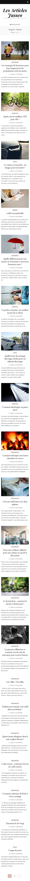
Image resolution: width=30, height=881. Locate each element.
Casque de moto (15, 850)
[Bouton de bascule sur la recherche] (27, 2)
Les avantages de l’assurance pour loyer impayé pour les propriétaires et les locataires (15, 68)
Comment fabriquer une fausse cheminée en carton (15, 457)
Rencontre (15, 646)
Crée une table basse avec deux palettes (15, 503)
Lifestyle (15, 113)
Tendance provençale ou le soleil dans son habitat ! (15, 708)
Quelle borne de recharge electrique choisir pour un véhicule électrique (15, 358)
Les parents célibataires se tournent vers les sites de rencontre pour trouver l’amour (15, 652)
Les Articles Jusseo (15, 12)
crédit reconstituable (15, 213)
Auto (15, 161)
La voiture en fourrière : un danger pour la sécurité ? (15, 166)
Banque (15, 210)
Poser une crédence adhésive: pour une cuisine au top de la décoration (15, 552)
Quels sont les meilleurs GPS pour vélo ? (15, 118)
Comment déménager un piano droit (15, 408)
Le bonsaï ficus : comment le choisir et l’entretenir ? (15, 602)
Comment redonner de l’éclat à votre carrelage (15, 795)
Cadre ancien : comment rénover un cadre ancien (15, 765)
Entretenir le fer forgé (15, 823)
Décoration (15, 452)
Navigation (15, 24)
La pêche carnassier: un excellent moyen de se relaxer (15, 311)
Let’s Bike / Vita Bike (15, 681)
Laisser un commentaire (16, 74)
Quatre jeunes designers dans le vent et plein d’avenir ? (15, 738)
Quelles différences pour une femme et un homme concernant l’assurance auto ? (15, 261)
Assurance (15, 62)
